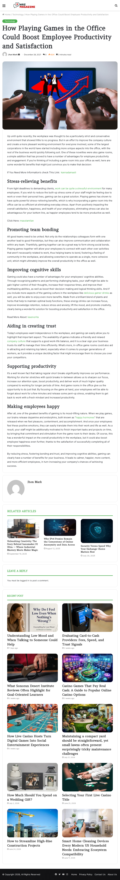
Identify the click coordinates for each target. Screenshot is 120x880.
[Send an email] (19, 54)
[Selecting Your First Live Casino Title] (87, 777)
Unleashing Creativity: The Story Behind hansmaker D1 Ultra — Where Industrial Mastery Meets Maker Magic (22, 545)
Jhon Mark (13, 54)
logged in (24, 580)
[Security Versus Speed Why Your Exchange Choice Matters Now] (97, 531)
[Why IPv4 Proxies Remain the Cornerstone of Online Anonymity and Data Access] (60, 527)
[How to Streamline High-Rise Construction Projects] (32, 823)
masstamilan (27, 220)
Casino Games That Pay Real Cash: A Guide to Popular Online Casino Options (86, 690)
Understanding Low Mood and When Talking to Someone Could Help (32, 640)
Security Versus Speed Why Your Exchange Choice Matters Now (96, 549)
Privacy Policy (85, 874)
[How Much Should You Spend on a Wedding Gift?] (32, 777)
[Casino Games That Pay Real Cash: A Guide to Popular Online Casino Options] (87, 668)
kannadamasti (68, 172)
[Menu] (3, 6)
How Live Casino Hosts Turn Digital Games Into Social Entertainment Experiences (29, 740)
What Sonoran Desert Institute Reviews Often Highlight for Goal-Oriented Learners (30, 690)
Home (7, 14)
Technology (18, 14)
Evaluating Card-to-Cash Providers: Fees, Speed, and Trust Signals (83, 640)
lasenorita (33, 317)
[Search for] (116, 6)
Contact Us (100, 874)
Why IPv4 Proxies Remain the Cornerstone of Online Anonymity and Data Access (59, 541)
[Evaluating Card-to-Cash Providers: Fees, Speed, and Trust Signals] (87, 617)
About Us (112, 874)
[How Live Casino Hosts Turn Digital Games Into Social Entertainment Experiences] (32, 718)
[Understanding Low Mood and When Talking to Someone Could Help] (32, 617)
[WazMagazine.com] (24, 5)
